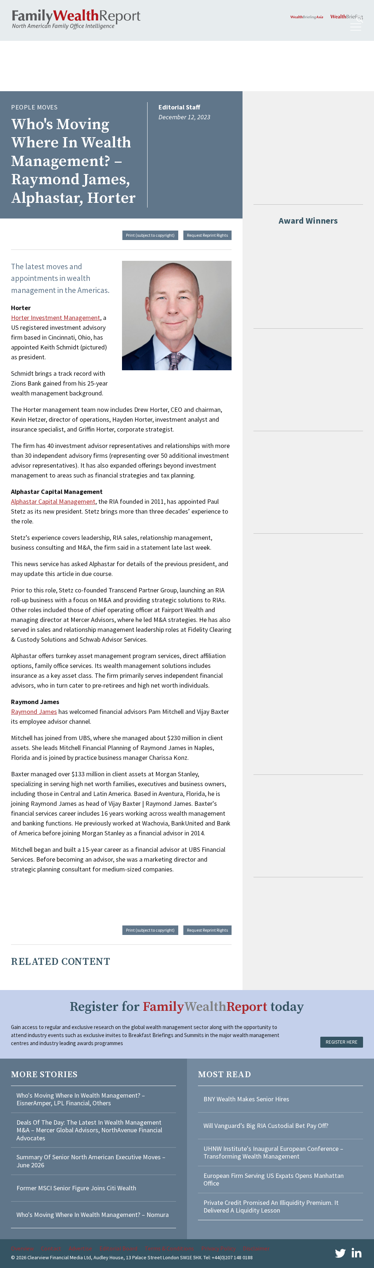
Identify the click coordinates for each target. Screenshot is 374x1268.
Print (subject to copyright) (150, 235)
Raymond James (34, 711)
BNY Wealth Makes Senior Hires (246, 1099)
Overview (22, 1248)
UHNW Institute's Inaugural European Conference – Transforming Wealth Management (273, 1152)
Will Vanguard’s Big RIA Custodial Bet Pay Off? (265, 1125)
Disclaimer (256, 1248)
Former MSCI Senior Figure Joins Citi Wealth (76, 1188)
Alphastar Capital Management (53, 501)
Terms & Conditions (169, 1248)
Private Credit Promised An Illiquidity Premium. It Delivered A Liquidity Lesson (271, 1206)
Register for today (187, 1007)
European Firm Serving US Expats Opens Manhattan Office (273, 1179)
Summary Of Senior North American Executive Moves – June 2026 (90, 1161)
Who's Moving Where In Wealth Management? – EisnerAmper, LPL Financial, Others (80, 1099)
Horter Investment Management (55, 317)
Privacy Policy (218, 1248)
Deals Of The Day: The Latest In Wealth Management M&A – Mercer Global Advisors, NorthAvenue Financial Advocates (89, 1130)
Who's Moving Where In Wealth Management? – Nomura (92, 1214)
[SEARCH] (359, 19)
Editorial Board (118, 1248)
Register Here (342, 1042)
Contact (51, 1248)
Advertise (80, 1248)
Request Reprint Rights (207, 235)
